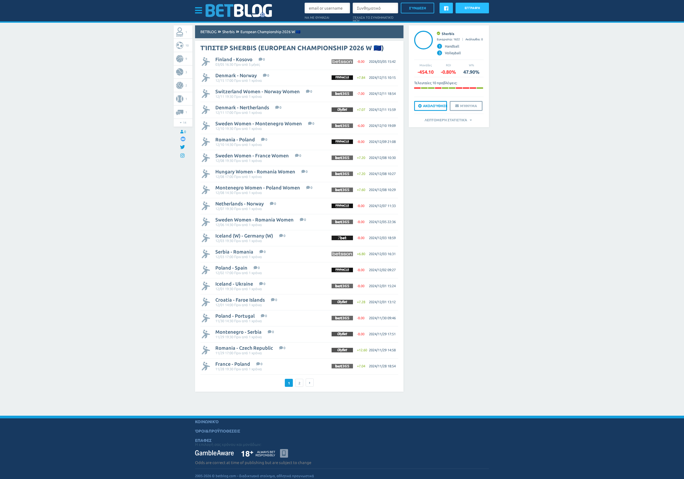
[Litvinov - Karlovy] (438, 88)
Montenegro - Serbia (238, 331)
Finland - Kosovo (233, 59)
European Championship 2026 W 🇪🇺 (270, 32)
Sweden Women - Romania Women (254, 219)
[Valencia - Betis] (459, 88)
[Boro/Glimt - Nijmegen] (466, 88)
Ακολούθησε (435, 106)
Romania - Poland (235, 139)
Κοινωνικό (207, 421)
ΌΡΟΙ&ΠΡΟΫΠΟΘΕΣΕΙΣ (217, 431)
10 (187, 45)
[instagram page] (183, 156)
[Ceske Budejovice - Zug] (417, 88)
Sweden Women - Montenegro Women (258, 123)
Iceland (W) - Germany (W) (244, 235)
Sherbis (228, 32)
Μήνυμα (468, 106)
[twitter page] (183, 147)
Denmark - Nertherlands (242, 107)
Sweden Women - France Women (252, 155)
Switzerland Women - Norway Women (257, 91)
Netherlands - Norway (239, 203)
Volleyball (450, 53)
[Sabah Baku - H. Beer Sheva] (473, 88)
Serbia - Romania (234, 251)
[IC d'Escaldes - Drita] (424, 88)
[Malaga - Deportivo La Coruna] (480, 88)
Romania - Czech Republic (244, 348)
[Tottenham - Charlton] (445, 88)
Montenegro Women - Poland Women (257, 187)
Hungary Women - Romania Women (255, 171)
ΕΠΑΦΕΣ (203, 440)
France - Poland (232, 364)
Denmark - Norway (236, 75)
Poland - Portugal (235, 315)
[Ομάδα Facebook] (183, 139)
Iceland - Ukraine (234, 283)
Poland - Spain (231, 267)
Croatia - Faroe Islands (240, 299)
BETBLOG (208, 32)
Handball (449, 46)
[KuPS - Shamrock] (431, 88)
